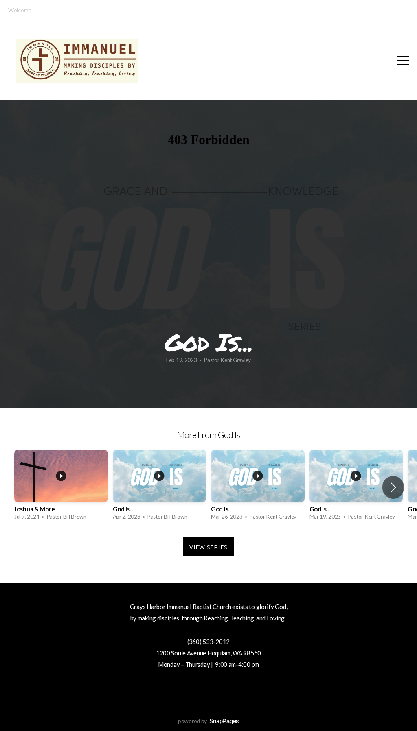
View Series (208, 547)
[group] (61, 487)
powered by (208, 721)
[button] (393, 487)
